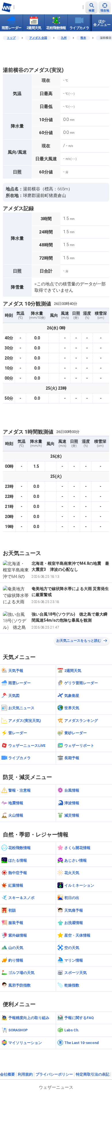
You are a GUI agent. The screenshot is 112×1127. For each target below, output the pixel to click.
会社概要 (7, 1074)
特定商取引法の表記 (92, 1074)
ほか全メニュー (102, 23)
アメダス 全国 (38, 37)
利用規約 (25, 1074)
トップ (11, 37)
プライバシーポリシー (54, 1074)
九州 (64, 37)
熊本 (83, 37)
